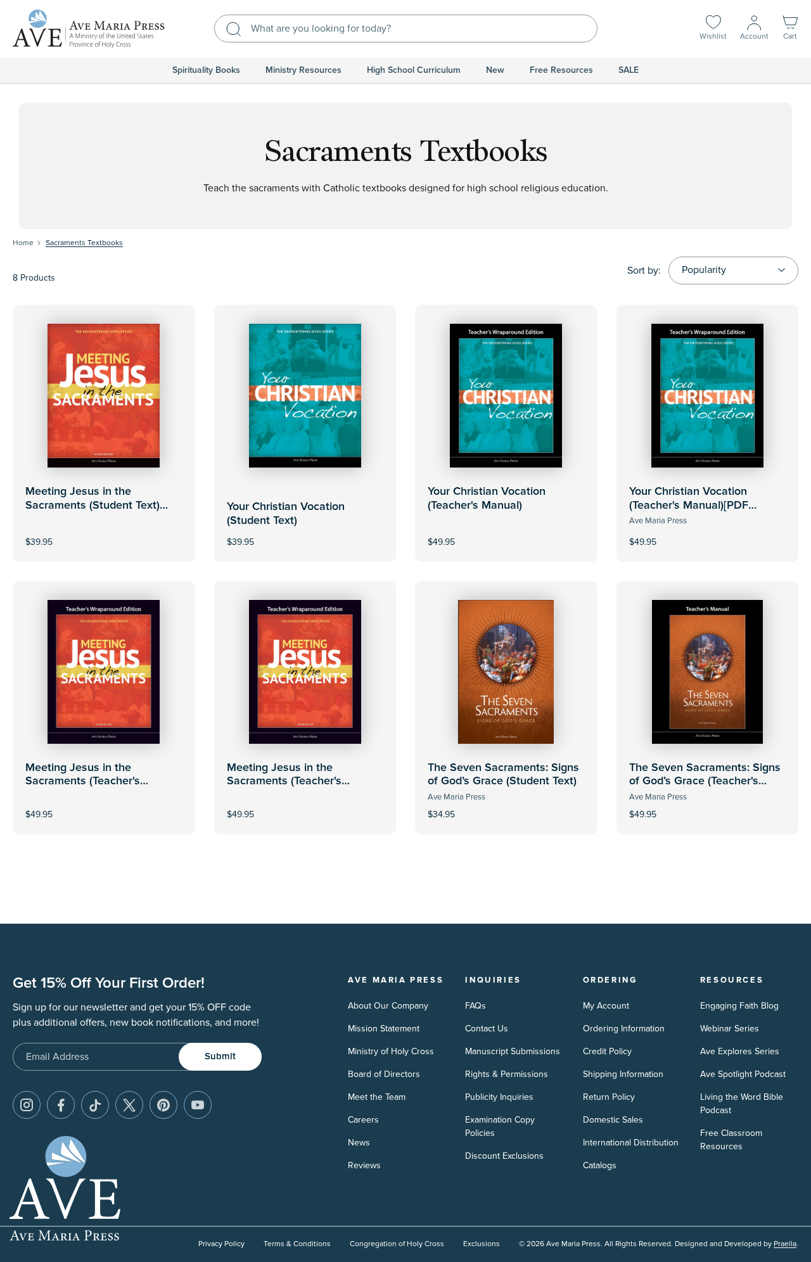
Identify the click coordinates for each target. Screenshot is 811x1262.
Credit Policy (607, 1051)
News (359, 1142)
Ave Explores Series (739, 1051)
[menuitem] (206, 70)
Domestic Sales (613, 1119)
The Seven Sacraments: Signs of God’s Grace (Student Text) (503, 775)
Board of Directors (384, 1074)
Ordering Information (624, 1028)
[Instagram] (27, 1105)
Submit (220, 1056)
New (495, 70)
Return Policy (609, 1097)
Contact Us (486, 1028)
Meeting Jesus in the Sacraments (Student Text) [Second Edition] (92, 505)
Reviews (364, 1165)
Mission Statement (383, 1028)
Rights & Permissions (506, 1074)
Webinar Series (729, 1028)
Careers (363, 1119)
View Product (506, 533)
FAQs (475, 1005)
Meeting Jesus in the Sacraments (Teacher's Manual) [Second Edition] (88, 781)
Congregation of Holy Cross (397, 1244)
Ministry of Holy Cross (391, 1051)
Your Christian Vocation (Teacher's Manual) (487, 499)
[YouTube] (198, 1105)
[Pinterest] (163, 1105)
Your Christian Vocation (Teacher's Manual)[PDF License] (688, 505)
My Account (606, 1005)
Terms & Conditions (297, 1244)
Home (23, 243)
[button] (790, 28)
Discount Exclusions (504, 1155)
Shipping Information (623, 1074)
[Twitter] (129, 1105)
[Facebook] (61, 1105)
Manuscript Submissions (512, 1051)
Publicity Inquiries (499, 1097)
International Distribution (631, 1142)
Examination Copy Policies (500, 1126)
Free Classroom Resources (731, 1140)
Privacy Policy (221, 1244)
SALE (628, 70)
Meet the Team (377, 1097)
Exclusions (481, 1244)
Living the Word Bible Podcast (741, 1104)
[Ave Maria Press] (89, 29)
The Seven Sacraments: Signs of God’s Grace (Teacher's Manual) (705, 781)
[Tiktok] (95, 1105)
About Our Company (388, 1005)
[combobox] (405, 28)
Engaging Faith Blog (739, 1005)
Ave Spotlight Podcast (743, 1074)
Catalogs (599, 1165)
